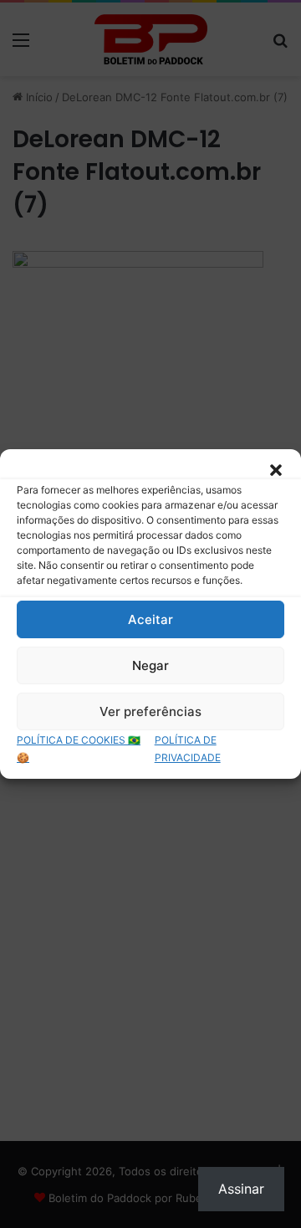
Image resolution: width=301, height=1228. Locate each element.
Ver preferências (150, 711)
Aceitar (150, 619)
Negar (150, 665)
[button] (276, 470)
